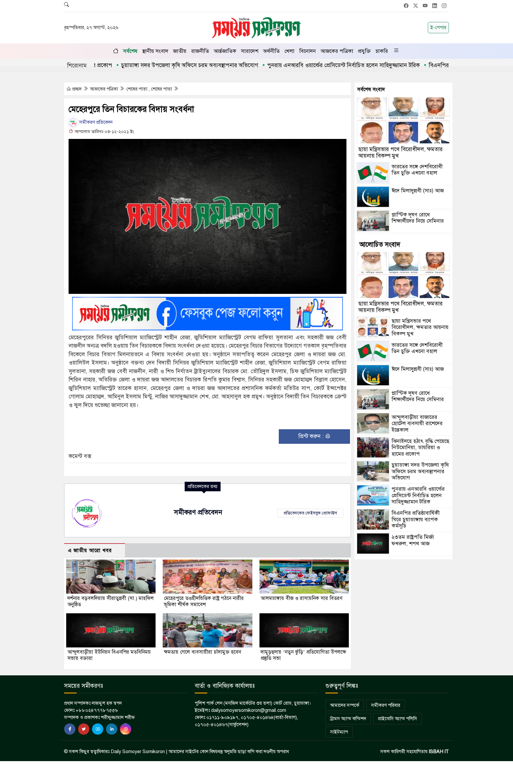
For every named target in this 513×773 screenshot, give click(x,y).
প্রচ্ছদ (77, 89)
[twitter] (83, 729)
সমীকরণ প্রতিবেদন (95, 122)
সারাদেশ (249, 51)
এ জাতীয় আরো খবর (90, 550)
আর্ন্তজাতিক (225, 51)
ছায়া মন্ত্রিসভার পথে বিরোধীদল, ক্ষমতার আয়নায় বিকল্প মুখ (400, 152)
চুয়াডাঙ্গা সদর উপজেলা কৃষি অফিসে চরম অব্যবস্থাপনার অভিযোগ (165, 65)
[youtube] (97, 729)
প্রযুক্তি (364, 51)
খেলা (289, 51)
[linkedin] (111, 729)
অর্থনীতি (271, 51)
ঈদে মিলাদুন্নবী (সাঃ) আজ (418, 190)
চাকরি (382, 51)
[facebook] (69, 729)
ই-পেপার (438, 28)
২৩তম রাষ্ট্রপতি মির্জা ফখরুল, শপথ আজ (413, 540)
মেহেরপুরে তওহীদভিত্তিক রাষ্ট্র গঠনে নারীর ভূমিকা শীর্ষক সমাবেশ (204, 601)
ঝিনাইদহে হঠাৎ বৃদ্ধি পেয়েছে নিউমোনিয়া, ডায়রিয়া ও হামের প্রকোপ (420, 447)
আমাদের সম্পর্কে (344, 705)
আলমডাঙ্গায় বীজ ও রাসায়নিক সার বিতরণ (301, 598)
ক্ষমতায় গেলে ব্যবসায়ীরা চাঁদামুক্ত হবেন (202, 652)
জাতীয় (179, 51)
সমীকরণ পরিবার (385, 705)
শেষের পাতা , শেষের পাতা (149, 89)
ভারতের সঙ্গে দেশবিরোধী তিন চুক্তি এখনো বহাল (417, 169)
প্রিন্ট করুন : (311, 436)
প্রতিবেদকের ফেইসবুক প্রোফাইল (310, 513)
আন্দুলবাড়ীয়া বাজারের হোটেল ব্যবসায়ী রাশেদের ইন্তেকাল (417, 423)
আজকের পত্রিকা (337, 51)
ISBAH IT (439, 752)
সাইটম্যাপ (339, 732)
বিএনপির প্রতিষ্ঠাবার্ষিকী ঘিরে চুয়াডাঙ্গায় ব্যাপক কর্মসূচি (416, 519)
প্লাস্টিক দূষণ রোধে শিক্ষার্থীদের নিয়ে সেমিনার (418, 217)
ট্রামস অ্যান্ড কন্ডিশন (348, 719)
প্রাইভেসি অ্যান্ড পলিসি (397, 719)
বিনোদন (307, 51)
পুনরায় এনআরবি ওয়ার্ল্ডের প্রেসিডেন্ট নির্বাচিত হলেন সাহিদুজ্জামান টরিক (319, 65)
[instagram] (125, 729)
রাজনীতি (200, 51)
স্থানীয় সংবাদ (155, 51)
